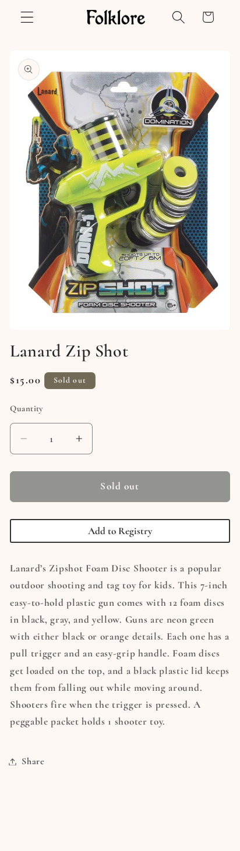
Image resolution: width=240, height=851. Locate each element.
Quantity (26, 408)
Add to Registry (120, 531)
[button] (27, 17)
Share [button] (33, 761)
